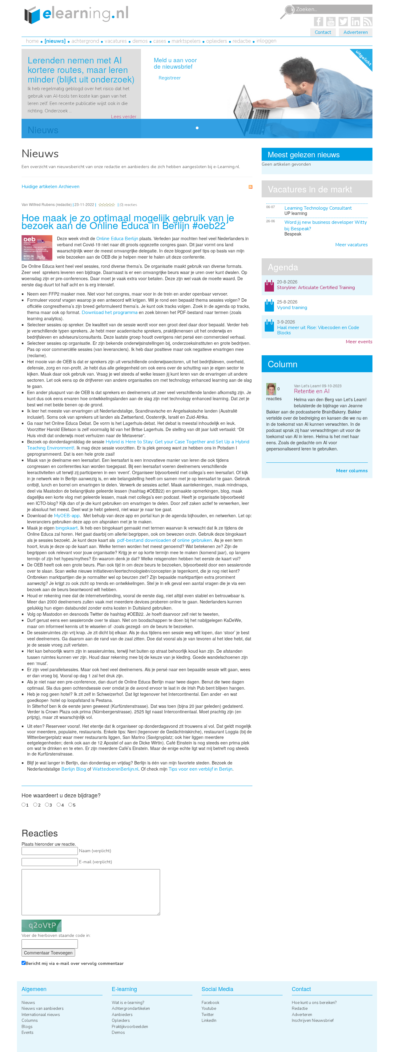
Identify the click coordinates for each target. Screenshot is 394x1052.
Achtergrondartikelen (131, 1008)
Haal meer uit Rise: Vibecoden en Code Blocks (318, 330)
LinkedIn (209, 1020)
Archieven (68, 186)
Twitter (208, 1015)
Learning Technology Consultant (318, 208)
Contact (323, 32)
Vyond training (292, 307)
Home (32, 41)
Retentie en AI (312, 391)
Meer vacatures (351, 245)
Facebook (210, 1003)
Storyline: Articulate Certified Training (316, 287)
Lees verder (123, 117)
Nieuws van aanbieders (43, 1008)
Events (28, 1032)
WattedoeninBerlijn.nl (115, 769)
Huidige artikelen (39, 186)
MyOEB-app (67, 516)
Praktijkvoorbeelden (130, 1027)
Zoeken (287, 12)
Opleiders (216, 41)
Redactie (242, 41)
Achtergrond (85, 41)
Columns (30, 1020)
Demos (140, 41)
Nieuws (55, 41)
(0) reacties (128, 204)
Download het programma (110, 312)
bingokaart (67, 528)
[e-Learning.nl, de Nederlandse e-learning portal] (75, 14)
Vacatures (116, 41)
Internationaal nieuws (41, 1015)
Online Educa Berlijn (117, 239)
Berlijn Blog (73, 769)
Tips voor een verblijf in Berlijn (200, 769)
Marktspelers (186, 41)
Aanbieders (122, 1015)
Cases (159, 41)
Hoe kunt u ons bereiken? (314, 1003)
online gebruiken (194, 540)
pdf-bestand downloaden (144, 540)
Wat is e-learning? (128, 1003)
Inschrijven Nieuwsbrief (313, 1020)
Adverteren (356, 32)
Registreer (170, 78)
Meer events (359, 342)
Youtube (209, 1008)
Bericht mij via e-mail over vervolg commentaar (75, 963)
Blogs (27, 1027)
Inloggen (266, 40)
